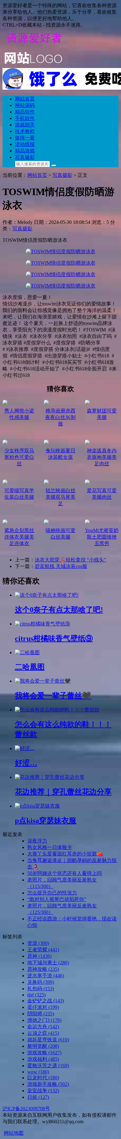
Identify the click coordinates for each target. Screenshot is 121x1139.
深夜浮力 (37, 840)
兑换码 (40, 982)
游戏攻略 (44, 1052)
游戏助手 (25, 124)
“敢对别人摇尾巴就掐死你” (56, 899)
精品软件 (25, 111)
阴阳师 (40, 1013)
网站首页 (25, 98)
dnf (36, 994)
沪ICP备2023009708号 (26, 1108)
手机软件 (25, 118)
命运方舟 (43, 1026)
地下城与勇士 (48, 962)
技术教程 (25, 131)
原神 (39, 956)
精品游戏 (25, 150)
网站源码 (25, 105)
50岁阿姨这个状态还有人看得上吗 (64, 873)
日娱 (38, 1097)
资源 (38, 943)
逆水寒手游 (45, 975)
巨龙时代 (43, 1077)
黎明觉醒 (43, 1046)
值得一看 (25, 137)
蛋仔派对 (43, 1007)
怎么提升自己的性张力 (52, 892)
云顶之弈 (43, 1033)
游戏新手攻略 (48, 1084)
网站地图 (14, 1133)
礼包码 (40, 988)
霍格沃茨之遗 (48, 1065)
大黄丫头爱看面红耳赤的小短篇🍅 (65, 853)
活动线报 (25, 144)
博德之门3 (44, 1020)
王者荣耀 (43, 949)
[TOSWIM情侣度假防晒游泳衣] (61, 251)
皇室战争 (43, 1090)
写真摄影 (25, 157)
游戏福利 (43, 1059)
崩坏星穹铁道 (48, 1039)
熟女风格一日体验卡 (49, 847)
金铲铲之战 (45, 1000)
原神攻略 (43, 969)
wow (38, 1071)
